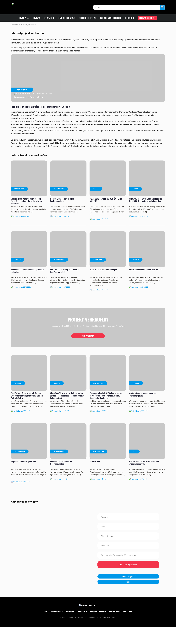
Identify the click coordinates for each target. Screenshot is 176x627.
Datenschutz (57, 611)
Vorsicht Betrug (98, 611)
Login (128, 581)
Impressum (82, 611)
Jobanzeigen (49, 18)
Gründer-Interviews (87, 18)
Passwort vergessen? (128, 576)
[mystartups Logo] (19, 4)
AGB (45, 611)
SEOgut (113, 617)
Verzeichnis (114, 611)
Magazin (36, 18)
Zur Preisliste (88, 336)
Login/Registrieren (147, 18)
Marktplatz (24, 18)
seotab (106, 617)
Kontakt (70, 611)
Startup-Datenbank (66, 18)
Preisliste (129, 18)
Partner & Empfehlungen (110, 18)
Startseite (14, 24)
